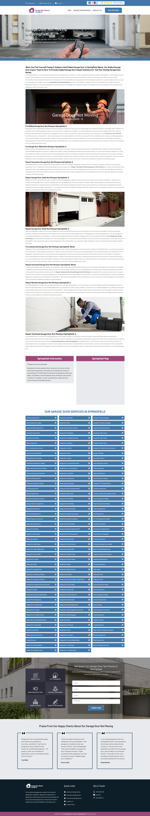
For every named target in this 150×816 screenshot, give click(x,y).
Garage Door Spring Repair (67, 599)
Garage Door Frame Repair (33, 625)
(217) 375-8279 (113, 10)
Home (69, 10)
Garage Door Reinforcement (67, 554)
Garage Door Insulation (66, 443)
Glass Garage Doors (98, 468)
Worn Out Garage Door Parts (101, 645)
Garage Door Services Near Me (68, 594)
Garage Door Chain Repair (33, 554)
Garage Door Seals (31, 564)
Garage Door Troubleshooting (68, 650)
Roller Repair (96, 569)
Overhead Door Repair (99, 524)
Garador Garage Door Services (34, 519)
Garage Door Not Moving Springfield (40, 59)
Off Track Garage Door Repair (101, 519)
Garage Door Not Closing (66, 493)
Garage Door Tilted (65, 630)
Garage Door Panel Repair (67, 539)
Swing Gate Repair (98, 620)
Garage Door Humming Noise (34, 645)
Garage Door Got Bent (32, 630)
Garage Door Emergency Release (35, 574)
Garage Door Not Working (67, 503)
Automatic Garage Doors (33, 433)
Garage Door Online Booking (67, 509)
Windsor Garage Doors (99, 635)
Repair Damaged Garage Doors (101, 549)
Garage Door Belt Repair (33, 534)
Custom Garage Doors (32, 488)
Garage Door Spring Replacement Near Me (71, 610)
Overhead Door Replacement (101, 529)
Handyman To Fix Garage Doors (102, 483)
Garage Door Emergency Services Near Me (38, 584)
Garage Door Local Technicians (68, 468)
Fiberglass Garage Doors (33, 509)
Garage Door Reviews (66, 574)
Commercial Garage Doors (33, 478)
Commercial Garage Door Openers (35, 473)
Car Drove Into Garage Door (34, 453)
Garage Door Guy (31, 640)
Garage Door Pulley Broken (67, 549)
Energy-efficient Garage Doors (34, 503)
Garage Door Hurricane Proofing (69, 428)
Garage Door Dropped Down (34, 569)
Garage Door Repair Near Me (68, 569)
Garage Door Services (82, 10)
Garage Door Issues (65, 453)
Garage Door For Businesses (34, 605)
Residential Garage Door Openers (102, 554)
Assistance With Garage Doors (34, 428)
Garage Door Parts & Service (68, 544)
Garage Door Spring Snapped (68, 615)
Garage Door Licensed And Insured (69, 463)
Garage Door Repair (65, 564)
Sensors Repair (97, 605)
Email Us (59, 3)
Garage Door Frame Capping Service (36, 620)
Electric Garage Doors (32, 493)
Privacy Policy (70, 804)
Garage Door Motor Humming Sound (70, 488)
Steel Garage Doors (98, 615)
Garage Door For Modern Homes (35, 615)
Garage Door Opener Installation (69, 519)
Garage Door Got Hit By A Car (34, 635)
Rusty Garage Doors (98, 589)
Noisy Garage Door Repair (67, 483)
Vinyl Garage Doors (98, 625)
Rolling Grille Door (98, 574)
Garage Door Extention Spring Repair (36, 594)
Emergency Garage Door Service (35, 498)
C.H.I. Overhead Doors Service (34, 448)
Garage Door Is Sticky (66, 448)
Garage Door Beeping (32, 529)
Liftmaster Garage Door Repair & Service (104, 493)
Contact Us (97, 10)
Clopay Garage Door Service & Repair (36, 468)
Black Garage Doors (31, 443)
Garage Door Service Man (67, 589)
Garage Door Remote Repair (67, 559)
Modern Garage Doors (99, 509)
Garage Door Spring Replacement (69, 605)
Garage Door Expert (31, 589)
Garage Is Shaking (98, 453)
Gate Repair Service (98, 458)
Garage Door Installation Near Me (69, 438)
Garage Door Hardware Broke (34, 650)
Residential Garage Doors (100, 559)
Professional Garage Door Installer (102, 544)
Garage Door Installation (66, 433)
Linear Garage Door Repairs (101, 498)
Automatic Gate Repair (32, 438)
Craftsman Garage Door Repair (34, 483)
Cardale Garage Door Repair (34, 458)
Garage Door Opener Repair (67, 524)
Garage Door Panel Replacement (69, 534)
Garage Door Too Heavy (66, 635)
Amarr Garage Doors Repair (33, 423)
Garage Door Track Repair (67, 645)
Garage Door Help (65, 423)
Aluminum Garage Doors (32, 418)
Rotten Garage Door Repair (100, 584)
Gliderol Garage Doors (99, 473)
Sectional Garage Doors (99, 599)
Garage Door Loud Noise (66, 473)
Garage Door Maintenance (67, 478)
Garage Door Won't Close (100, 433)
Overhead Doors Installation (101, 534)
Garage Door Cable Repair (33, 544)
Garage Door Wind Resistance (101, 428)
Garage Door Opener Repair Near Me (70, 529)
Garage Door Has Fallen (66, 418)
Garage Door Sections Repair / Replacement (72, 579)
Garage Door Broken (32, 539)
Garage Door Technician (66, 625)
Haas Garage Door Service (100, 478)
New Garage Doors (98, 514)
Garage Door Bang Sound (33, 524)
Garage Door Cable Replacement (35, 549)
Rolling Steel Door (98, 579)
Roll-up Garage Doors (99, 564)
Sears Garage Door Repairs (100, 594)
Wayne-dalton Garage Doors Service (103, 630)
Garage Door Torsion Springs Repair (70, 640)
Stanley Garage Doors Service (101, 610)
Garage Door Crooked (32, 559)
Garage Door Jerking (65, 458)
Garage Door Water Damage (101, 418)
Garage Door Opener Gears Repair (69, 514)
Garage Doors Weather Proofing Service (104, 448)
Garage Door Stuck (65, 620)
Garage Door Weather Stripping (102, 423)
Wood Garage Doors (98, 640)
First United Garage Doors (33, 514)
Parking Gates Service (99, 539)
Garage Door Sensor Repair (67, 584)
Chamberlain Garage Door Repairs (35, 463)
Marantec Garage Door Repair (101, 503)
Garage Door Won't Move (100, 438)
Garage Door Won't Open (100, 443)
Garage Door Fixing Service (33, 599)
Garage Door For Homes (32, 610)
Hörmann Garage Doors (99, 488)
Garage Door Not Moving (66, 498)
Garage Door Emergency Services (35, 579)
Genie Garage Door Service (100, 463)
